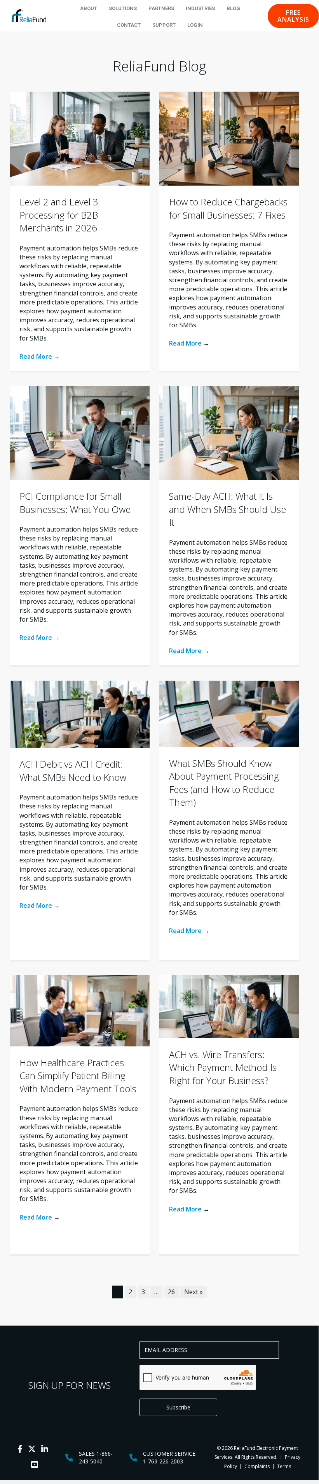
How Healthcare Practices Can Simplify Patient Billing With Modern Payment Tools (77, 1075)
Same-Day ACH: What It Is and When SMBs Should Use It (227, 509)
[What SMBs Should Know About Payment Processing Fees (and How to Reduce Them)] (229, 713)
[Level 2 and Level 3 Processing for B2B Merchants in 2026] (80, 138)
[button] (293, 16)
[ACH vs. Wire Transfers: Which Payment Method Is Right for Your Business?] (229, 1006)
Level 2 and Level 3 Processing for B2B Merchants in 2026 (58, 214)
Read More (39, 356)
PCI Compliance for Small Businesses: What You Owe (75, 503)
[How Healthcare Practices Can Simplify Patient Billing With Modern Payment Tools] (80, 1010)
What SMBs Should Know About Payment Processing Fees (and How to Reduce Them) (224, 783)
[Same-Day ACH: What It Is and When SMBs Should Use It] (229, 432)
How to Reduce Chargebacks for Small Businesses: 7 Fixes (228, 208)
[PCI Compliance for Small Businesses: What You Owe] (80, 432)
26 (171, 1292)
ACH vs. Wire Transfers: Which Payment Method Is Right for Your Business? (223, 1067)
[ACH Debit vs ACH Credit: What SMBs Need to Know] (80, 713)
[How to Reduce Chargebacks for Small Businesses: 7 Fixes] (229, 138)
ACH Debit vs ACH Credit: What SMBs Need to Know (72, 771)
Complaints (257, 1466)
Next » (193, 1292)
